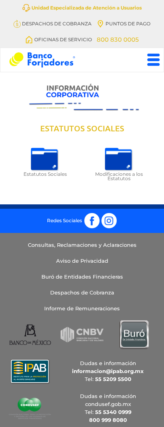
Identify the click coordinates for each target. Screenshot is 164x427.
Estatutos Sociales (45, 174)
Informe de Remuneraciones (82, 308)
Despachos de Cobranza (82, 292)
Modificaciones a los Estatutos (119, 176)
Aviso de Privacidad (82, 261)
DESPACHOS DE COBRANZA (56, 24)
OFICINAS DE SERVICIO (62, 39)
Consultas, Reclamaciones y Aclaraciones (82, 245)
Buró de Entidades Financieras (82, 276)
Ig (109, 216)
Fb (92, 216)
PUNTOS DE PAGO (127, 24)
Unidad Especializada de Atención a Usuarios (86, 8)
